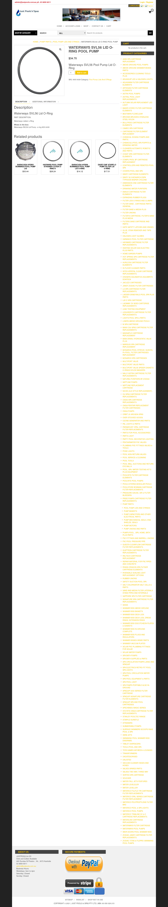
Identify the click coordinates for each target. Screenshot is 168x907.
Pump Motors (130, 525)
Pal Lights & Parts (131, 424)
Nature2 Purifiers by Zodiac (136, 379)
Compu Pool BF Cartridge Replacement (135, 160)
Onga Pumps (128, 411)
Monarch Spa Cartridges (135, 358)
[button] (60, 49)
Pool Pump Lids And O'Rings (66, 41)
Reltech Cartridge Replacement (132, 557)
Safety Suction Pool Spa (134, 581)
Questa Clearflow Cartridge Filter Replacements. (137, 545)
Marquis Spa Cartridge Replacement (134, 345)
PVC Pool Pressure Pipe (134, 541)
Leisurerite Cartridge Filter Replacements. (137, 313)
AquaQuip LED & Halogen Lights (138, 79)
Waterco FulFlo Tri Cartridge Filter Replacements (137, 792)
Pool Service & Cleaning (134, 457)
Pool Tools (128, 460)
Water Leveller (130, 787)
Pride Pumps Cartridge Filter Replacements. (137, 499)
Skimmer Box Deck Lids (133, 614)
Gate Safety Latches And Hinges (138, 227)
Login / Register (146, 2)
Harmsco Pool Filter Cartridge (138, 239)
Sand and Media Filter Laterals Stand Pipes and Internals (138, 591)
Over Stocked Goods (133, 417)
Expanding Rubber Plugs (134, 197)
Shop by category (23, 33)
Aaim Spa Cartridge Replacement (132, 60)
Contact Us (97, 26)
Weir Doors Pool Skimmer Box (137, 832)
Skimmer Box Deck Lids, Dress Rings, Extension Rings (137, 618)
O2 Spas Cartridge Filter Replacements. (135, 395)
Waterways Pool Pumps (134, 828)
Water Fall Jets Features (135, 781)
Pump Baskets (130, 511)
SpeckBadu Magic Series (134, 707)
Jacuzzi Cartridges (132, 282)
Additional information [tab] (44, 101)
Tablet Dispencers (131, 744)
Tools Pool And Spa (132, 747)
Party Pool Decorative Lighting (138, 439)
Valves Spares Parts (132, 768)
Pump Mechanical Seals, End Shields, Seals (137, 521)
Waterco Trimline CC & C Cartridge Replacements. (135, 815)
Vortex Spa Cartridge (133, 775)
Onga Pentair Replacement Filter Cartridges (136, 406)
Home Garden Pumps (132, 253)
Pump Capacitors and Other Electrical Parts (137, 515)
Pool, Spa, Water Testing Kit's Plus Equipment (137, 470)
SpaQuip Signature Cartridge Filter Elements (137, 697)
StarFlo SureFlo (131, 719)
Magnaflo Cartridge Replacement (133, 334)
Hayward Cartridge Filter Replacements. (135, 243)
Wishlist (80, 899)
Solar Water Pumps (132, 652)
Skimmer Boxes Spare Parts (136, 640)
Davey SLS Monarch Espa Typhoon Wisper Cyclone (135, 178)
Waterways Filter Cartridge (136, 825)
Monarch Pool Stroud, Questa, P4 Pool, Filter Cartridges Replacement (138, 352)
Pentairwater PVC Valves (134, 442)
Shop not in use (95, 899)
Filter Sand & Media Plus (134, 209)
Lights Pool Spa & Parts (134, 318)
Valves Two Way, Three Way (135, 771)
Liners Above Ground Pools (136, 321)
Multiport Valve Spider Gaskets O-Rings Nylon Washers (138, 368)
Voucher (127, 778)
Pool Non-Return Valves (134, 454)
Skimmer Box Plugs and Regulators (134, 635)
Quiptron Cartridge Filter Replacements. (136, 551)
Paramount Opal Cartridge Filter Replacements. (136, 428)
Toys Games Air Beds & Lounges (137, 750)
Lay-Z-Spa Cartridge (132, 300)
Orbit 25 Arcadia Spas (133, 414)
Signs (125, 605)
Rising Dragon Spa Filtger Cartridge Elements (135, 568)
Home (59, 26)
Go (150, 33)
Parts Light (128, 436)
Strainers (127, 723)
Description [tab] (21, 101)
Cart (108, 26)
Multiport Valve (130, 361)
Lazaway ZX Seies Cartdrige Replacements (136, 304)
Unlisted (127, 759)
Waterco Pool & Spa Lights (135, 808)
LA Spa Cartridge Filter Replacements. (134, 290)
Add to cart (81, 72)
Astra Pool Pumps (131, 93)
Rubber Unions (130, 578)
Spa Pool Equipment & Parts (136, 678)
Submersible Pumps (132, 726)
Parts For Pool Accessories (136, 432)
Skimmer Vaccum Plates (134, 643)
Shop (86, 26)
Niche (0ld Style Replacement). (138, 391)
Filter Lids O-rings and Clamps (137, 200)
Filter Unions (129, 212)
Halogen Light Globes (133, 236)
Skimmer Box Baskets (133, 611)
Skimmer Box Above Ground (136, 608)
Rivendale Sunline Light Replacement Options (134, 574)
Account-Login (72, 26)
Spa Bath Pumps (130, 655)
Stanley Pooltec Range (134, 716)
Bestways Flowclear (133, 113)
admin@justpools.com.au (26, 866)
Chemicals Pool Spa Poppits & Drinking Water (137, 143)
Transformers (130, 753)
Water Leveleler (131, 784)
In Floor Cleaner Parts (134, 268)
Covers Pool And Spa (133, 171)
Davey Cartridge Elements (135, 174)
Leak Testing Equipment (134, 309)
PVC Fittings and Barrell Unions (138, 538)
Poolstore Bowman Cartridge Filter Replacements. (137, 488)
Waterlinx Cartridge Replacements (133, 821)
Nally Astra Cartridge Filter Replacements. (137, 374)
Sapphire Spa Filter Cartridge (137, 596)
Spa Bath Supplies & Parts (135, 658)
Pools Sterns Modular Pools (137, 484)
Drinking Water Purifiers (135, 188)
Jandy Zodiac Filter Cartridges (138, 285)
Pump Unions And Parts (135, 528)
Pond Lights (128, 451)
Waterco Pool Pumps (133, 811)
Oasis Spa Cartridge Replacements (132, 401)
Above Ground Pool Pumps (135, 64)
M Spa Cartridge (130, 324)
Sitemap (69, 899)
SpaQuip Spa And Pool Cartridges (133, 703)
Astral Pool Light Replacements (131, 98)
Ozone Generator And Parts (136, 420)
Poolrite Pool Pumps (133, 481)
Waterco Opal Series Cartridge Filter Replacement (138, 797)
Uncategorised (130, 756)
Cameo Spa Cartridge (133, 128)
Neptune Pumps (130, 382)
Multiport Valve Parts (133, 364)
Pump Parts (45, 41)
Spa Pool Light (130, 682)
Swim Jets (127, 735)
